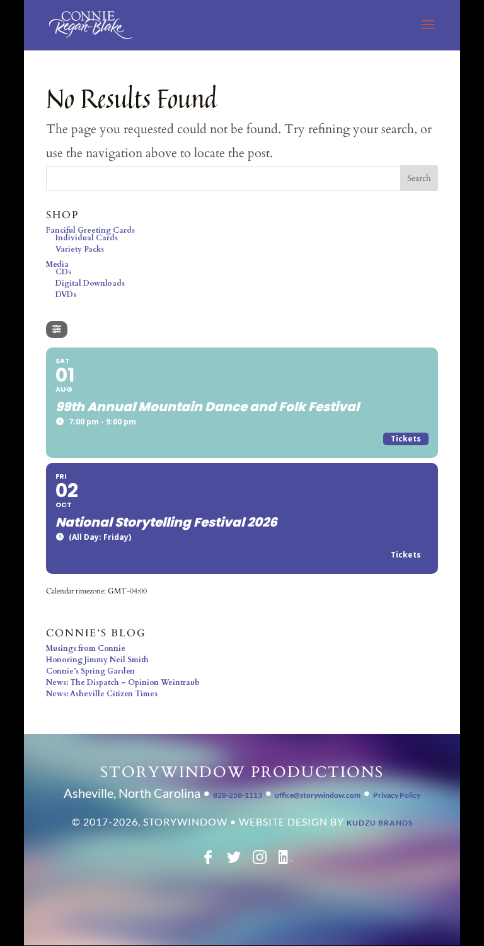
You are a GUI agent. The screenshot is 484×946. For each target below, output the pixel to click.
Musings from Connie (85, 648)
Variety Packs (79, 249)
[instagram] (260, 861)
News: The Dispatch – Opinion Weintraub (122, 682)
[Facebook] (208, 861)
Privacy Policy (396, 795)
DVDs (65, 294)
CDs (63, 272)
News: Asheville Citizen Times (102, 694)
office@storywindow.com (317, 795)
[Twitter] (234, 861)
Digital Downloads (90, 283)
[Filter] (56, 329)
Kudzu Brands (380, 822)
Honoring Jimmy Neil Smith (97, 659)
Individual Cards (86, 238)
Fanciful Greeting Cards (90, 230)
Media (57, 264)
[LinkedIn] (285, 861)
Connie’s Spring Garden (90, 671)
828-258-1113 (237, 795)
